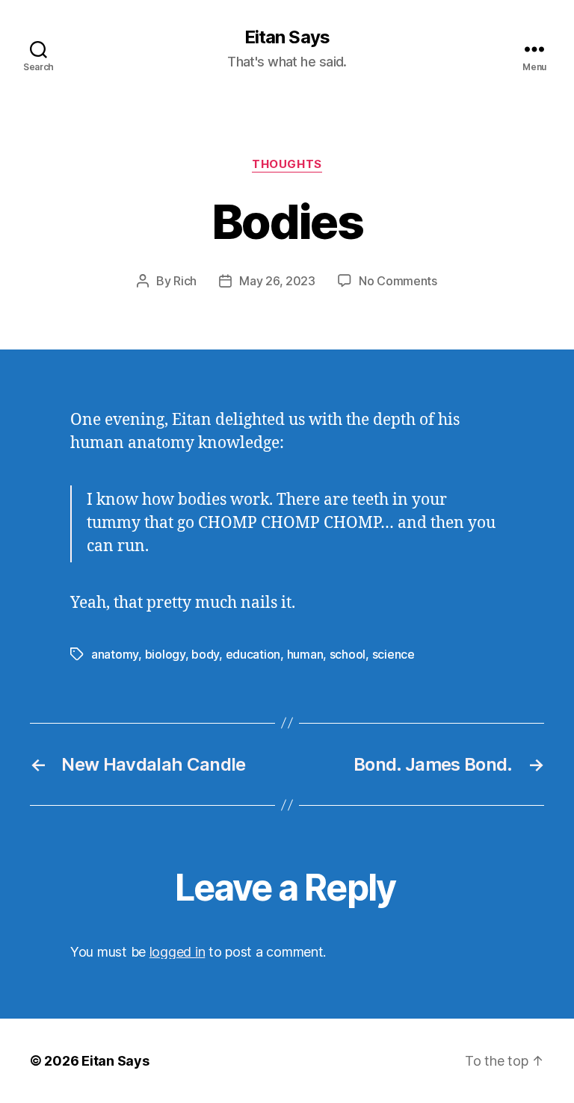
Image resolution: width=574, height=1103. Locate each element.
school (347, 654)
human (305, 654)
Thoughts (286, 164)
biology (165, 654)
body (205, 654)
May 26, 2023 (277, 280)
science (393, 654)
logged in (177, 952)
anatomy (114, 654)
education (253, 654)
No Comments (398, 280)
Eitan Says (286, 37)
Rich (185, 280)
